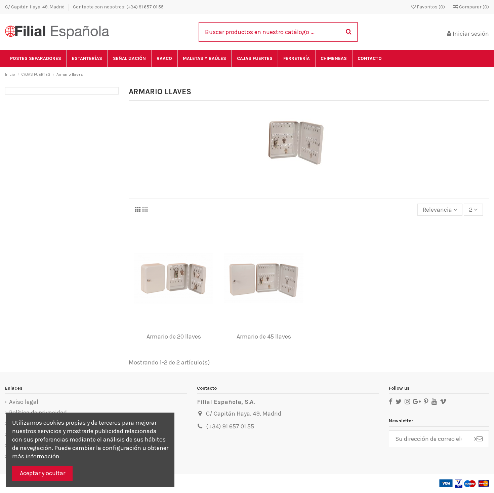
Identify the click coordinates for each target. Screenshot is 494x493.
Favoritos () (431, 7)
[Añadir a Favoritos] (161, 327)
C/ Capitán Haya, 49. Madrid (35, 7)
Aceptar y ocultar (42, 473)
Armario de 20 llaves (174, 336)
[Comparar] (173, 327)
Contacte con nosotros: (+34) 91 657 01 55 (118, 7)
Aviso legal (23, 402)
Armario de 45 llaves (264, 336)
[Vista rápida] (186, 327)
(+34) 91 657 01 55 (230, 426)
